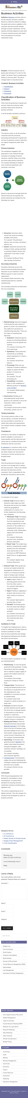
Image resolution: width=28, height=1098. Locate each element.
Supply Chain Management (13, 841)
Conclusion (7, 93)
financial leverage (10, 726)
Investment (6, 1076)
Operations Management (10, 1082)
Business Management (9, 1061)
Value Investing (7, 1036)
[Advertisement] (14, 54)
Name (3, 903)
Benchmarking (7, 958)
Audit (4, 1055)
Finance (5, 1070)
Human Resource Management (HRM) (14, 964)
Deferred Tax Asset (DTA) (10, 1027)
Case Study (6, 1064)
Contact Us (23, 1091)
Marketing (6, 1079)
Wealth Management (9, 1018)
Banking (5, 1058)
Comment (4, 883)
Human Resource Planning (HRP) (12, 1024)
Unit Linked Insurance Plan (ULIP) (13, 1015)
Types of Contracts (8, 1021)
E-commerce (8, 834)
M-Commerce (9, 836)
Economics (6, 1067)
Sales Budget (7, 967)
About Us (12, 1092)
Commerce (7, 91)
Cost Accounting (8, 949)
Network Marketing (9, 1030)
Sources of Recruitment (10, 961)
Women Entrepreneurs (10, 1039)
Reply (5, 865)
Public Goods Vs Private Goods (15, 838)
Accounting (6, 1052)
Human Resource (8, 1073)
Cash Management (8, 970)
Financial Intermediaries (10, 955)
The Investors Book (14, 7)
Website (4, 919)
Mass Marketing (7, 1033)
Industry (7, 89)
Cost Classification (10, 843)
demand (18, 742)
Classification (8, 87)
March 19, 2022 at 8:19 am (12, 857)
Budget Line (6, 946)
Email (3, 911)
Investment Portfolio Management (13, 973)
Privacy (16, 1092)
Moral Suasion (7, 952)
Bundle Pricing (7, 1042)
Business (11, 17)
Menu (15, 2)
